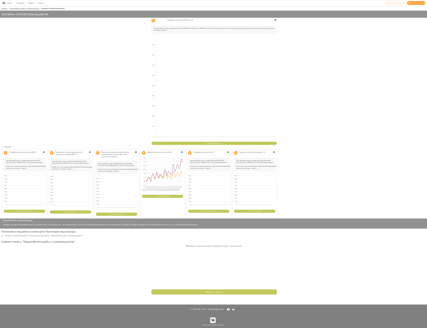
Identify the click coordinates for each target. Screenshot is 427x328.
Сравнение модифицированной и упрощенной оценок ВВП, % (69, 153)
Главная (9, 3)
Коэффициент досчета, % (203, 152)
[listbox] (275, 20)
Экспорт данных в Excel (214, 143)
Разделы (31, 3)
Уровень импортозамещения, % (180, 20)
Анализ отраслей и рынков (213, 325)
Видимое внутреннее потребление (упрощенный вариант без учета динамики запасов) (115, 154)
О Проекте (20, 3)
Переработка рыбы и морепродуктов (24, 8)
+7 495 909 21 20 (198, 309)
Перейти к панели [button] (214, 292)
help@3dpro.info (216, 309)
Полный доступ (417, 3)
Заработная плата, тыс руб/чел (159, 152)
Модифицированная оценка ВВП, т (23, 152)
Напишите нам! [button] (395, 3)
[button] (228, 309)
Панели (41, 3)
